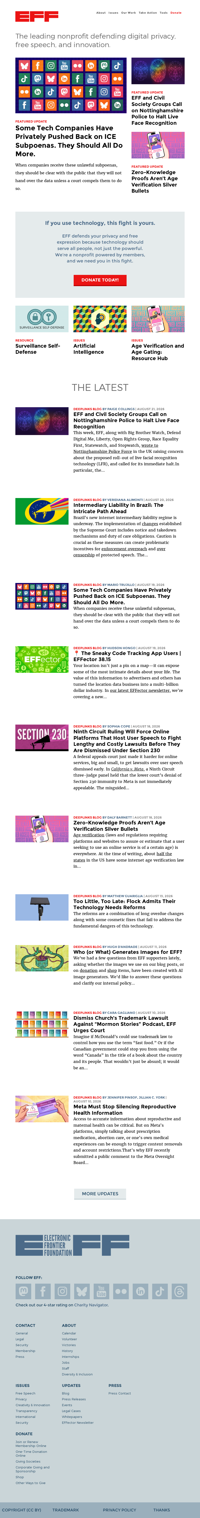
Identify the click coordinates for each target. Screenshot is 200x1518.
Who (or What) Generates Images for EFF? (127, 952)
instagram (62, 1291)
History (67, 1350)
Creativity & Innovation (33, 1405)
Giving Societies (28, 1461)
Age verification (88, 834)
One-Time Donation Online (31, 1453)
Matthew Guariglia (125, 896)
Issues (114, 12)
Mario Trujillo (121, 585)
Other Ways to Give (31, 1483)
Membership (25, 1350)
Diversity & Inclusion (77, 1374)
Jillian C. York (152, 1097)
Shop (20, 1477)
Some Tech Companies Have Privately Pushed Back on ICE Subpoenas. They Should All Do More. (69, 141)
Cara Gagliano (121, 1013)
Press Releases (74, 1399)
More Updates (100, 1193)
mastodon (23, 1291)
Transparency (26, 1411)
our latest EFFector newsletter (140, 690)
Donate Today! (100, 279)
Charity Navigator (91, 1305)
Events (67, 1405)
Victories (69, 1345)
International (25, 1416)
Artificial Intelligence (88, 349)
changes (150, 523)
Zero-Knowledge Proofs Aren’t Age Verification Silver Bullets (154, 181)
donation (89, 970)
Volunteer (69, 1339)
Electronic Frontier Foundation (36, 17)
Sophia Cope (118, 726)
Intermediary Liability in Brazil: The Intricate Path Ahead (118, 508)
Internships (70, 1356)
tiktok (160, 1291)
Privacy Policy (119, 1510)
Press (20, 1356)
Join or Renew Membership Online (31, 1443)
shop (112, 970)
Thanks (161, 1510)
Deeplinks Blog (87, 409)
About (101, 12)
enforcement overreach (124, 548)
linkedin (140, 1291)
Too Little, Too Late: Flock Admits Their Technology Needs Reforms (124, 904)
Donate (176, 12)
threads (179, 1291)
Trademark (65, 1510)
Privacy (21, 1399)
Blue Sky (82, 1291)
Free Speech (25, 1393)
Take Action (148, 12)
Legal (20, 1339)
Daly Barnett (119, 817)
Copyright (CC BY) (21, 1510)
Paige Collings (121, 409)
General (22, 1333)
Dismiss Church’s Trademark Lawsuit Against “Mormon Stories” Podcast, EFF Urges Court (124, 1024)
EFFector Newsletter (78, 1422)
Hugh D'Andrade (122, 947)
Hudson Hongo (121, 648)
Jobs (66, 1362)
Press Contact (120, 1393)
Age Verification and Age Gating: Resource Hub (157, 352)
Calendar (69, 1333)
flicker (121, 1291)
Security (22, 1345)
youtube (101, 1291)
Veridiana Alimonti (125, 500)
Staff (65, 1368)
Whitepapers (72, 1416)
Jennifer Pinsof (122, 1097)
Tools (164, 12)
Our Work (128, 12)
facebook (43, 1291)
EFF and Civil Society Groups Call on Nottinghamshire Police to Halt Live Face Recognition (157, 110)
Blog (65, 1393)
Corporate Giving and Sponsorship (33, 1469)
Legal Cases (71, 1411)
